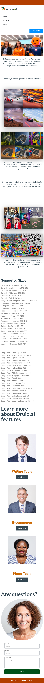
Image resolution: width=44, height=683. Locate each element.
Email (6, 650)
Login (5, 24)
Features (6, 20)
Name (6, 643)
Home (5, 16)
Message (7, 657)
